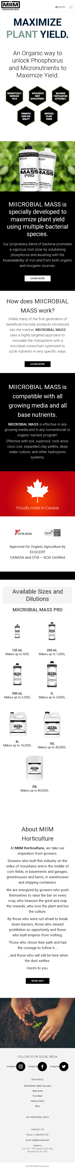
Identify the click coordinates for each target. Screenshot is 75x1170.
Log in (61, 7)
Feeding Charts (37, 1101)
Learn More (37, 278)
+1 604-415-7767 (41, 1135)
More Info (38, 981)
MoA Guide (37, 1091)
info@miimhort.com (40, 1140)
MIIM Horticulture (41, 1166)
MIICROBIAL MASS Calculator (37, 1086)
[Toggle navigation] (71, 7)
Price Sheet (37, 1096)
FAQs (37, 1106)
